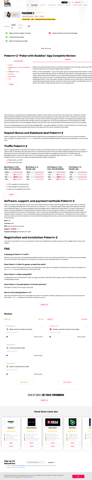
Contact (86, 5)
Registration (12, 76)
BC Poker (72, 428)
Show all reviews (46, 48)
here (31, 476)
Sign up (11, 84)
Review (10, 65)
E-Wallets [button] (42, 5)
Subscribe (50, 463)
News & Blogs (51, 5)
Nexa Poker (53, 428)
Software (11, 74)
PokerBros (48, 206)
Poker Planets (32, 428)
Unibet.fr (11, 428)
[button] (86, 2)
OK (78, 476)
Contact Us (44, 304)
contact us (29, 138)
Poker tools (61, 5)
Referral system (77, 5)
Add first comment (38, 337)
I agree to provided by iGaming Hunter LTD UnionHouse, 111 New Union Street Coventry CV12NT (31, 466)
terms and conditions (19, 465)
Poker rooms (34, 5)
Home (27, 5)
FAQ (9, 79)
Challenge (68, 5)
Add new (41, 319)
